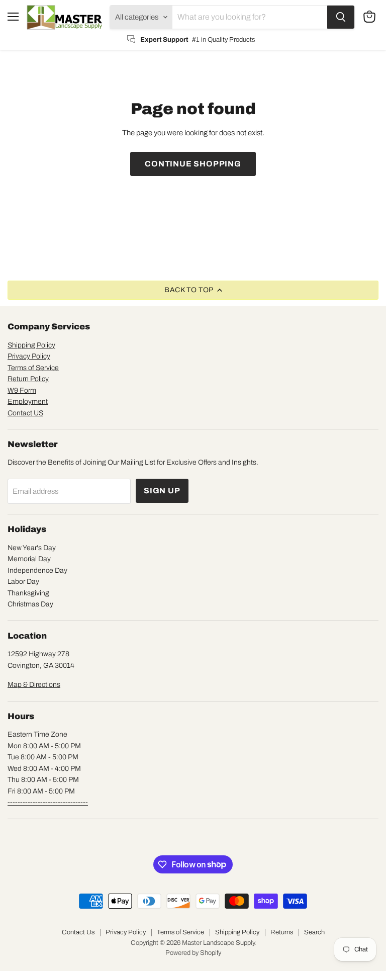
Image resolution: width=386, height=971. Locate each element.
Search (314, 932)
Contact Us (78, 932)
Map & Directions (34, 684)
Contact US (25, 413)
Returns (281, 932)
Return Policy (28, 379)
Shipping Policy (31, 345)
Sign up (162, 490)
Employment (28, 401)
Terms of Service (33, 368)
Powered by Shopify (193, 952)
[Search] (340, 17)
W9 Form (22, 390)
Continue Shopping (193, 163)
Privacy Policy (29, 356)
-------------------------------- (48, 802)
